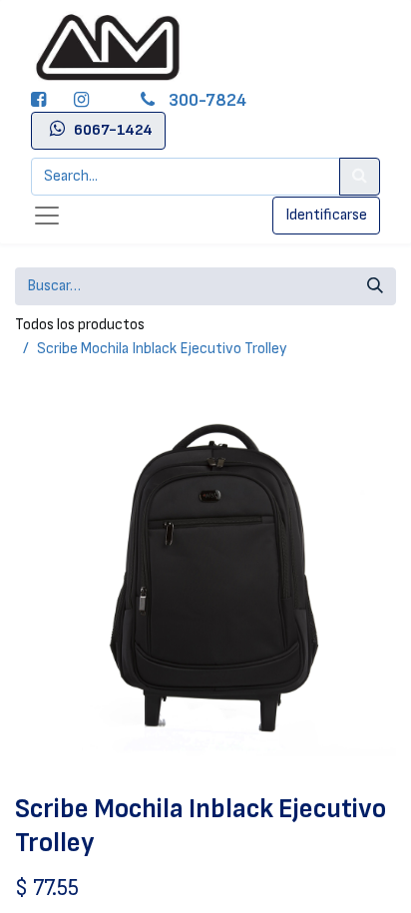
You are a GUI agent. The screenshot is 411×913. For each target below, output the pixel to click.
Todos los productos (80, 324)
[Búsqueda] (375, 286)
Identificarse (326, 215)
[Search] (359, 177)
